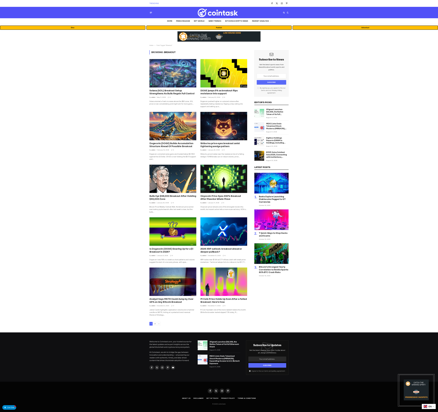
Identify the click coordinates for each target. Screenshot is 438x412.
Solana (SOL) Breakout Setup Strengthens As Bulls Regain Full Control (171, 92)
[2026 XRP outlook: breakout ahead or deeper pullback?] (223, 231)
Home (169, 21)
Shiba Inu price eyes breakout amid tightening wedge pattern (220, 145)
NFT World (199, 21)
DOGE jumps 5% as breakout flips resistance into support (219, 92)
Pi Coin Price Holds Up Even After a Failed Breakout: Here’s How (223, 300)
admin (153, 97)
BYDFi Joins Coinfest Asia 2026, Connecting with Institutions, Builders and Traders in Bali (276, 154)
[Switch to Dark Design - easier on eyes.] (287, 12)
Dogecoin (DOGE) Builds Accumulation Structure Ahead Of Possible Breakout (171, 145)
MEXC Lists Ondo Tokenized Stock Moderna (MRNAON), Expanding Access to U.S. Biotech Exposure (188, 3)
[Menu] (151, 12)
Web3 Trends (215, 21)
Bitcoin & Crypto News (236, 21)
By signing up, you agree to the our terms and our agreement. (272, 90)
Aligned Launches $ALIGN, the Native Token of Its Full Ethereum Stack (274, 112)
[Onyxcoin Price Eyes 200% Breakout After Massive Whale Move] (223, 179)
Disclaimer (198, 398)
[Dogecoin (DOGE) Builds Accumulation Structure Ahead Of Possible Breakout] (172, 126)
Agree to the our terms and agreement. (268, 371)
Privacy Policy (277, 90)
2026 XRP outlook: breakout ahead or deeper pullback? (221, 250)
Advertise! (365, 28)
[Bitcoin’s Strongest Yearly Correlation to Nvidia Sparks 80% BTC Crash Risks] (271, 253)
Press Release (183, 21)
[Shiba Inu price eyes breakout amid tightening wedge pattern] (223, 126)
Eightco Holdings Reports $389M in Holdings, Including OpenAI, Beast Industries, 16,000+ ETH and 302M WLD (277, 140)
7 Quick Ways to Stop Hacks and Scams (273, 234)
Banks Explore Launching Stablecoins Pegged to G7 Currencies (272, 199)
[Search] (284, 12)
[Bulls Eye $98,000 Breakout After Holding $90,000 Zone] (172, 179)
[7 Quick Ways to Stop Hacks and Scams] (271, 219)
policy (274, 371)
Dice (72, 28)
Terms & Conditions (247, 398)
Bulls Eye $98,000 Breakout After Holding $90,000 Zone (172, 197)
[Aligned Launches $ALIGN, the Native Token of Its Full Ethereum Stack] (259, 113)
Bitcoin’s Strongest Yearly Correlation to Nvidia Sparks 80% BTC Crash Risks (273, 269)
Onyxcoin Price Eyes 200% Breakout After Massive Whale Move (220, 197)
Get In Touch (212, 398)
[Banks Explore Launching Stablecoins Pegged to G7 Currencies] (271, 183)
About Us (186, 398)
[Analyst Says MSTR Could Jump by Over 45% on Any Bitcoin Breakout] (172, 282)
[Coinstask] (219, 12)
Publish (219, 28)
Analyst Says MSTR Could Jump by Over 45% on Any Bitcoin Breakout (171, 300)
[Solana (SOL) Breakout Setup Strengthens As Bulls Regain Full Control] (172, 73)
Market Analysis (260, 21)
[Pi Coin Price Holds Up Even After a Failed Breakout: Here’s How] (223, 282)
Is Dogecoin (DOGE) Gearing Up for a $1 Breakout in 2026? (171, 250)
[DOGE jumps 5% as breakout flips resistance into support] (223, 73)
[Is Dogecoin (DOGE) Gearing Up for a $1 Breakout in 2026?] (172, 231)
